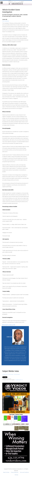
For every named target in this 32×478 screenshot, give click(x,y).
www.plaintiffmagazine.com (19, 379)
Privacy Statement (14, 472)
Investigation (4, 374)
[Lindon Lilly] (18, 337)
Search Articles (6, 472)
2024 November (5, 21)
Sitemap (16, 474)
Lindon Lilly (9, 337)
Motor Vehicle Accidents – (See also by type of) (13, 374)
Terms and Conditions (24, 472)
